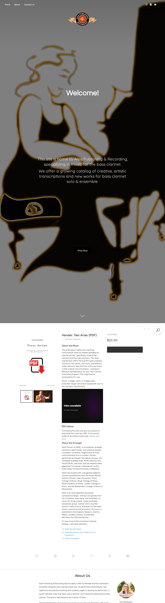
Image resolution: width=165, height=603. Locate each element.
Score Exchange (72, 538)
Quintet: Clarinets (73, 339)
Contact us (29, 4)
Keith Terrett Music (73, 529)
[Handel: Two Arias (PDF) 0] (26, 396)
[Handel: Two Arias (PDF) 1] (43, 396)
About (17, 4)
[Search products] (158, 330)
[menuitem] (145, 329)
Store (7, 4)
